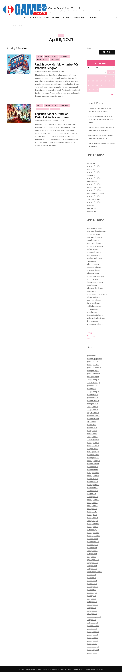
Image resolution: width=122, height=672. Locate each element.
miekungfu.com (93, 264)
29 (93, 90)
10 (101, 77)
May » (112, 94)
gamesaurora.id (93, 455)
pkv (88, 339)
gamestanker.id (93, 626)
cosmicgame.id (92, 497)
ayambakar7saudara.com (96, 231)
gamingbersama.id (94, 368)
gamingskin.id (92, 515)
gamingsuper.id (93, 650)
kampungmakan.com (95, 246)
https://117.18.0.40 (94, 202)
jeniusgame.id (92, 509)
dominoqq (91, 336)
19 (109, 81)
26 (109, 85)
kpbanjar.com (92, 291)
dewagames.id (92, 404)
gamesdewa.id (92, 395)
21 (89, 85)
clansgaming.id (92, 521)
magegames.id (92, 563)
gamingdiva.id (92, 644)
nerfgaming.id (92, 530)
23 (97, 85)
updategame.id (93, 500)
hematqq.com (92, 205)
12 (109, 77)
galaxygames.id (93, 473)
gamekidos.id (92, 629)
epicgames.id (92, 566)
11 (105, 77)
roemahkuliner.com (94, 237)
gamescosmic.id (93, 464)
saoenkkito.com (93, 240)
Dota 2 (46, 17)
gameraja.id (91, 425)
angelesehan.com (93, 255)
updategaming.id (93, 461)
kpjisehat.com (92, 285)
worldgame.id (92, 506)
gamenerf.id (91, 578)
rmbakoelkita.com (94, 252)
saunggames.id (92, 407)
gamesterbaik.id (93, 401)
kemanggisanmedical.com (97, 294)
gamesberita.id (92, 467)
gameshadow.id (93, 419)
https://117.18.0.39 (94, 172)
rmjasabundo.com (93, 270)
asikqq (89, 333)
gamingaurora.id (93, 443)
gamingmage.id (93, 524)
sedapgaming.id (93, 392)
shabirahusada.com (94, 306)
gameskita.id (91, 356)
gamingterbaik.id (93, 374)
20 (113, 81)
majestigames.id (93, 413)
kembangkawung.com (95, 276)
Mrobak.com (91, 261)
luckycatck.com (92, 249)
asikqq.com (91, 163)
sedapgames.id (92, 410)
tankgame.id (91, 620)
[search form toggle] (117, 17)
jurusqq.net (91, 175)
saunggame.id (92, 437)
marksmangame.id (94, 617)
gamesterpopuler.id (94, 359)
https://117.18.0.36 (94, 166)
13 (113, 77)
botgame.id (91, 599)
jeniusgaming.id (93, 377)
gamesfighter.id (93, 542)
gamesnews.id (92, 470)
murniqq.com (92, 208)
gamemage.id (92, 593)
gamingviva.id (92, 653)
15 (93, 81)
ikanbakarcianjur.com (95, 282)
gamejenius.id (92, 431)
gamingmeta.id (92, 527)
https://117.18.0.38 (94, 190)
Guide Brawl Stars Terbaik (64, 8)
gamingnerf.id (92, 512)
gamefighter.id (92, 587)
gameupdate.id (93, 485)
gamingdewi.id (92, 362)
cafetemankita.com (94, 267)
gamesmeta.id (92, 539)
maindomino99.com (94, 187)
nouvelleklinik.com (94, 300)
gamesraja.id (91, 389)
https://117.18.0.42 (94, 178)
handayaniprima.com (94, 243)
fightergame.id (92, 605)
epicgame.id (91, 608)
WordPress (99, 669)
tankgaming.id (92, 623)
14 (89, 81)
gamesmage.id (92, 545)
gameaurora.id (92, 479)
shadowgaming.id (93, 383)
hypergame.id (92, 614)
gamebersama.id (93, 416)
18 (105, 81)
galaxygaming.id (93, 452)
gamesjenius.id (92, 398)
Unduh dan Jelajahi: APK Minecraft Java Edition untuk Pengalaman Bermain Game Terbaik (100, 119)
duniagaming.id (93, 371)
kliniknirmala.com (93, 297)
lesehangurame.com (94, 228)
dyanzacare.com (93, 321)
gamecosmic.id (92, 482)
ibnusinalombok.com (95, 315)
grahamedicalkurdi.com (96, 318)
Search (89, 48)
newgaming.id (92, 449)
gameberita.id (92, 488)
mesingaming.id (93, 647)
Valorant (56, 17)
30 (97, 90)
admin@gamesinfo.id (43, 71)
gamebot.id (91, 590)
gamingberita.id (93, 446)
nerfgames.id (92, 554)
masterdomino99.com (95, 193)
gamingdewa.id (93, 365)
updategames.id (93, 476)
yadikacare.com (92, 309)
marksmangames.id (94, 572)
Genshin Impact (80, 17)
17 (101, 81)
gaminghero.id (92, 635)
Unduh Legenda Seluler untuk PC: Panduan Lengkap (56, 66)
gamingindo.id (92, 641)
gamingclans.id (92, 518)
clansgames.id (92, 551)
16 (97, 81)
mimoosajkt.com (93, 273)
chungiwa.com (92, 279)
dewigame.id (92, 434)
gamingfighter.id (93, 536)
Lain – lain (93, 17)
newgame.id (91, 494)
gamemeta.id (92, 584)
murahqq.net (92, 181)
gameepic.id (91, 596)
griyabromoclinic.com (95, 324)
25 (105, 85)
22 (93, 85)
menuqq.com (92, 211)
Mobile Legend (35, 17)
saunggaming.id (93, 380)
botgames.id (91, 557)
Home (24, 17)
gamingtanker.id (93, 533)
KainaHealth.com (93, 303)
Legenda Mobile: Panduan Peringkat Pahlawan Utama (52, 115)
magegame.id (92, 611)
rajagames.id (91, 422)
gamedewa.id (92, 428)
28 (89, 90)
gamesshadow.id (93, 386)
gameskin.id (91, 575)
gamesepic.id (92, 548)
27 (113, 85)
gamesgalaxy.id (93, 458)
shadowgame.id (93, 440)
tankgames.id (92, 569)
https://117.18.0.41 (94, 184)
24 (101, 85)
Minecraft (67, 17)
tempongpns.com (93, 234)
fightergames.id (93, 560)
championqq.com (93, 199)
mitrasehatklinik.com (95, 288)
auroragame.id (92, 491)
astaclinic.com (92, 312)
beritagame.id (92, 503)
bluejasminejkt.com (94, 258)
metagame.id (92, 602)
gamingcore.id (92, 638)
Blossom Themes (82, 669)
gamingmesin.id (93, 632)
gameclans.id (92, 581)
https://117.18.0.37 (94, 196)
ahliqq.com (91, 169)
